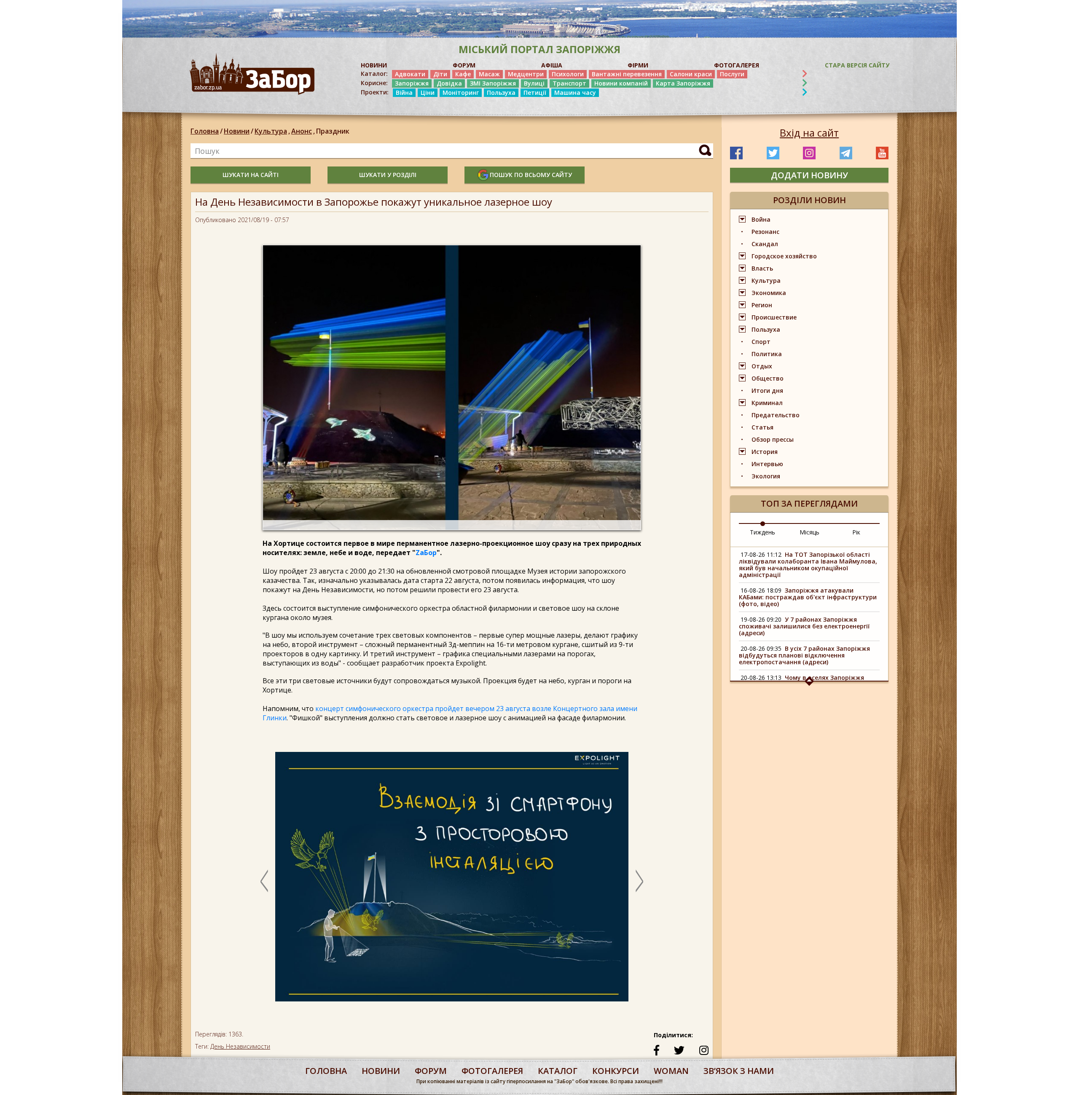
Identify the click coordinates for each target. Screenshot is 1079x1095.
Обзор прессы (773, 439)
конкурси (615, 1070)
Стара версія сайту (857, 65)
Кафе (463, 74)
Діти (440, 74)
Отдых (762, 366)
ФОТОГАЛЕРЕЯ (736, 65)
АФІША (551, 65)
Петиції (534, 93)
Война (761, 219)
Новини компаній (621, 83)
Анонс (303, 131)
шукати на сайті (251, 175)
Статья (762, 427)
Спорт (761, 342)
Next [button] (639, 881)
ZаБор (426, 552)
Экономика (769, 293)
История (765, 452)
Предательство (776, 415)
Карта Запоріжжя (683, 83)
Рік (856, 532)
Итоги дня (767, 390)
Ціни (428, 93)
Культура (272, 131)
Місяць (809, 532)
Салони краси (691, 74)
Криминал (767, 403)
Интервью (767, 464)
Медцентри (526, 74)
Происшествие (774, 317)
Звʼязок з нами (738, 1070)
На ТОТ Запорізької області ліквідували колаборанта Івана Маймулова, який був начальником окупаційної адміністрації (808, 564)
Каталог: (374, 73)
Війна (404, 93)
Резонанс (765, 232)
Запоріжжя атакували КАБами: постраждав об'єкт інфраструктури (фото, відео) (808, 597)
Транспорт (569, 83)
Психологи (568, 74)
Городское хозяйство (784, 256)
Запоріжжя (412, 83)
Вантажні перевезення (627, 74)
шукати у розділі (387, 175)
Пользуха (501, 93)
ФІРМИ (638, 65)
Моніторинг (461, 93)
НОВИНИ (374, 65)
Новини (237, 131)
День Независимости (240, 1046)
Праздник (332, 131)
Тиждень (762, 532)
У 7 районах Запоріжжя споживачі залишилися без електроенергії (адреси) (804, 626)
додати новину (809, 175)
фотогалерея (492, 1070)
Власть (762, 268)
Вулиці (534, 83)
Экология (766, 476)
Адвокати (410, 74)
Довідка (449, 83)
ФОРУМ (464, 65)
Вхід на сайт (809, 132)
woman (671, 1070)
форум (431, 1070)
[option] (451, 881)
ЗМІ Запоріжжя (493, 83)
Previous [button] (264, 881)
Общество (768, 378)
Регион (762, 305)
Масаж (489, 74)
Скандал (765, 244)
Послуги (732, 74)
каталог (557, 1070)
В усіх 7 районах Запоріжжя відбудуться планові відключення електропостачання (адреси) (804, 655)
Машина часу (575, 93)
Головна (205, 131)
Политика (767, 354)
